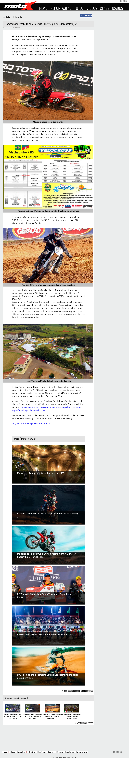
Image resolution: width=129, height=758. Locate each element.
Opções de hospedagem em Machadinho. (31, 423)
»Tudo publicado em (77, 690)
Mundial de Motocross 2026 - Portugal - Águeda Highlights (52, 716)
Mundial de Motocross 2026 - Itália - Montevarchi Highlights (71, 716)
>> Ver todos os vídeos (83, 723)
